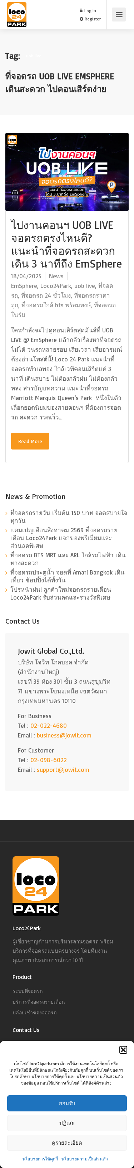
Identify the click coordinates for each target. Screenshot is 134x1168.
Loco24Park (55, 285)
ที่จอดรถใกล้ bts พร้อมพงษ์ (56, 305)
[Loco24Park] (16, 23)
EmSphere (24, 285)
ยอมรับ (67, 1103)
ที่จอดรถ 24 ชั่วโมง (46, 295)
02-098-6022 (48, 760)
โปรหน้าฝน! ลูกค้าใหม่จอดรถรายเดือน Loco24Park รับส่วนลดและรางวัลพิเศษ (60, 593)
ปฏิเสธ (67, 1123)
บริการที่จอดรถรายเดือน (39, 1002)
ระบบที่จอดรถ (28, 991)
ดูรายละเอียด (67, 1142)
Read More (30, 441)
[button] (123, 1049)
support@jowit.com (63, 769)
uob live (84, 285)
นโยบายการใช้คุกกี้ (40, 1159)
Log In (89, 10)
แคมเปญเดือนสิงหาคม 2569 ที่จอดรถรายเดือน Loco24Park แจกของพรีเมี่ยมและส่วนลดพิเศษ (64, 537)
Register (92, 18)
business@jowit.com (64, 735)
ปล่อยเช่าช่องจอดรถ (34, 1012)
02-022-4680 (48, 725)
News (56, 276)
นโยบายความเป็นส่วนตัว (84, 1159)
